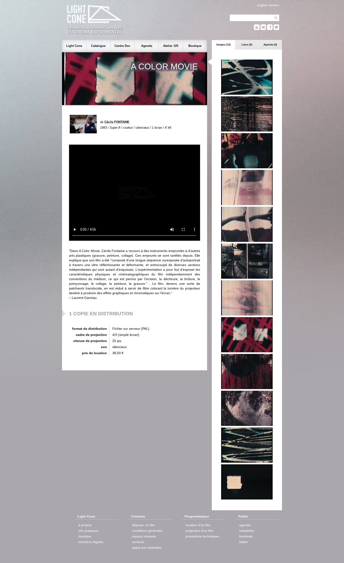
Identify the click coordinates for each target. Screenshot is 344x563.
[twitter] (276, 29)
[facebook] (270, 29)
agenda (244, 525)
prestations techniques (202, 536)
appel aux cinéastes (146, 547)
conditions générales (147, 531)
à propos (84, 525)
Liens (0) (247, 44)
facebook (246, 536)
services (138, 542)
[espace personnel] (257, 29)
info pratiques (88, 531)
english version (268, 5)
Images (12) (223, 44)
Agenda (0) (270, 44)
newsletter (246, 531)
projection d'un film (199, 531)
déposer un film (143, 525)
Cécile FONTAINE (116, 122)
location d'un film (198, 525)
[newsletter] (263, 29)
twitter (243, 542)
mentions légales (90, 542)
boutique (84, 536)
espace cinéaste (144, 536)
